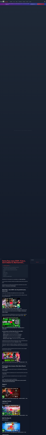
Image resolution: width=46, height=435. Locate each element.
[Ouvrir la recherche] (44, 1)
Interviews (24, 1)
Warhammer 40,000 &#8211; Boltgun (7, 276)
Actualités (11, 1)
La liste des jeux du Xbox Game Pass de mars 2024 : (10, 268)
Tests (14, 1)
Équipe (30, 1)
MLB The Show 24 (5, 273)
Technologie (20, 1)
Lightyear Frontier (5, 272)
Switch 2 (27, 1)
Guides (17, 1)
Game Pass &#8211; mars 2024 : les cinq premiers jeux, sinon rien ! (11, 267)
